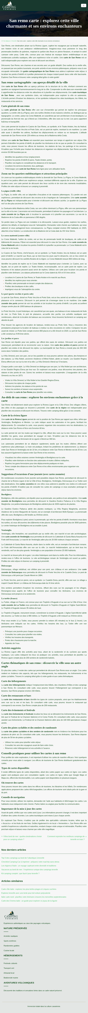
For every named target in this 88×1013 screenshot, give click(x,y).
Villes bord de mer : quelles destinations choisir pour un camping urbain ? (22, 837)
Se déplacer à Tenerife (10, 41)
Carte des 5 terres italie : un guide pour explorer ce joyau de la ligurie (29, 901)
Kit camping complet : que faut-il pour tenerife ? (20, 873)
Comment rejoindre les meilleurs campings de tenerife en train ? (66, 837)
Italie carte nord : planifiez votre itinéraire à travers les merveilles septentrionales (33, 897)
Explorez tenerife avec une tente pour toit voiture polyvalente (25, 893)
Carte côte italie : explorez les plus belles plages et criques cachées (28, 889)
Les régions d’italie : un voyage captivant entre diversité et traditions (28, 866)
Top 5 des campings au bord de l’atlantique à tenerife (22, 858)
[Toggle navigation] (83, 5)
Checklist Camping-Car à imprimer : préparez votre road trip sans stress (30, 862)
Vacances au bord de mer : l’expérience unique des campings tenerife (29, 870)
